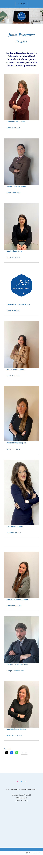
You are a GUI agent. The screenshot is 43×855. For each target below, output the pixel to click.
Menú (22, 4)
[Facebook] (25, 781)
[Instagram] (17, 781)
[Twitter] (21, 781)
